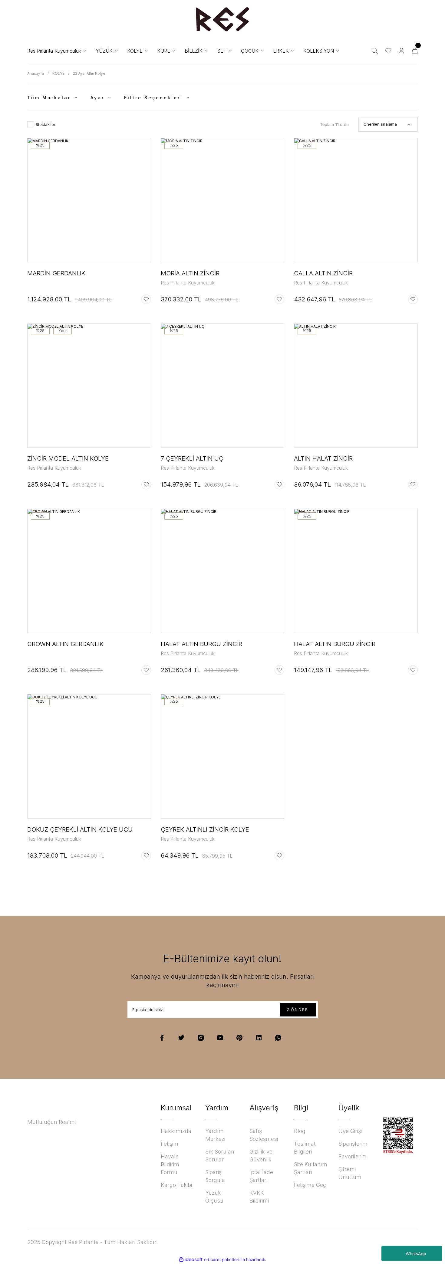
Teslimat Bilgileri (305, 1148)
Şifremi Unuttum (349, 1173)
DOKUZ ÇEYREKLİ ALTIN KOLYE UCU (80, 829)
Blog (299, 1131)
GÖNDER (297, 1009)
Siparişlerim (353, 1144)
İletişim (169, 1144)
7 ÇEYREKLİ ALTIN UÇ (192, 458)
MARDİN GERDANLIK (56, 273)
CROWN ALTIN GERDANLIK (65, 644)
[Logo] (222, 19)
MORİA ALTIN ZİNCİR (190, 273)
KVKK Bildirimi (259, 1197)
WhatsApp (416, 1253)
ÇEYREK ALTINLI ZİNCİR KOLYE (205, 829)
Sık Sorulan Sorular (219, 1155)
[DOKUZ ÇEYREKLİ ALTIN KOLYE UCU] (89, 756)
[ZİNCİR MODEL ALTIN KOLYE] (89, 385)
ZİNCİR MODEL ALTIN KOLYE (68, 458)
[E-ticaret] (221, 1259)
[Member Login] (401, 51)
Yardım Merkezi (215, 1135)
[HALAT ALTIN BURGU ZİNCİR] (223, 571)
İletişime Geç (310, 1185)
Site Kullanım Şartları (310, 1168)
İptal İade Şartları (261, 1176)
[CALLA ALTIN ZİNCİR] (356, 200)
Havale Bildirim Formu (170, 1164)
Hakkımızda (176, 1131)
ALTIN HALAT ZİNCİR (323, 458)
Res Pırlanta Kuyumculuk (188, 283)
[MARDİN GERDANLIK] (89, 200)
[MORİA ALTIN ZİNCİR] (223, 200)
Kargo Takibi (176, 1185)
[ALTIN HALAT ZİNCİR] (356, 385)
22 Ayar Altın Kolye (89, 73)
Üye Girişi (350, 1131)
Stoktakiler (45, 124)
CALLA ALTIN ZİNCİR (323, 273)
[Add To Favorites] (146, 299)
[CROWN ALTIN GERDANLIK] (89, 571)
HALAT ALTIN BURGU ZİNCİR (201, 644)
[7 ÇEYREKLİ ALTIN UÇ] (223, 385)
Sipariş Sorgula (215, 1176)
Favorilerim (352, 1156)
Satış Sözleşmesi (263, 1135)
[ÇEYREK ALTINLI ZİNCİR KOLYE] (223, 756)
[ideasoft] (191, 1259)
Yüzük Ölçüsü (214, 1197)
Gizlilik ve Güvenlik (260, 1155)
